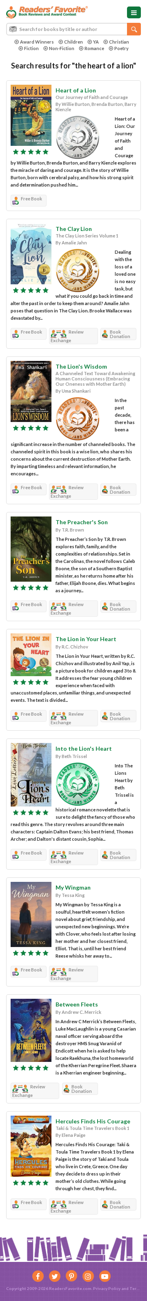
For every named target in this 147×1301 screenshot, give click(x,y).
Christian (119, 41)
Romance (94, 48)
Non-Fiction (61, 48)
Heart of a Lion (76, 90)
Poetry (121, 48)
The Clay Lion (74, 228)
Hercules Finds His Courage (93, 1121)
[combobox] (73, 29)
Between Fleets (77, 1004)
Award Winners (37, 41)
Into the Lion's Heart (84, 748)
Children (73, 41)
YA (96, 41)
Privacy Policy (106, 1288)
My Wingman (73, 887)
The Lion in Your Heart (86, 638)
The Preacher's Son (82, 522)
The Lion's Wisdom (81, 366)
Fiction (31, 48)
